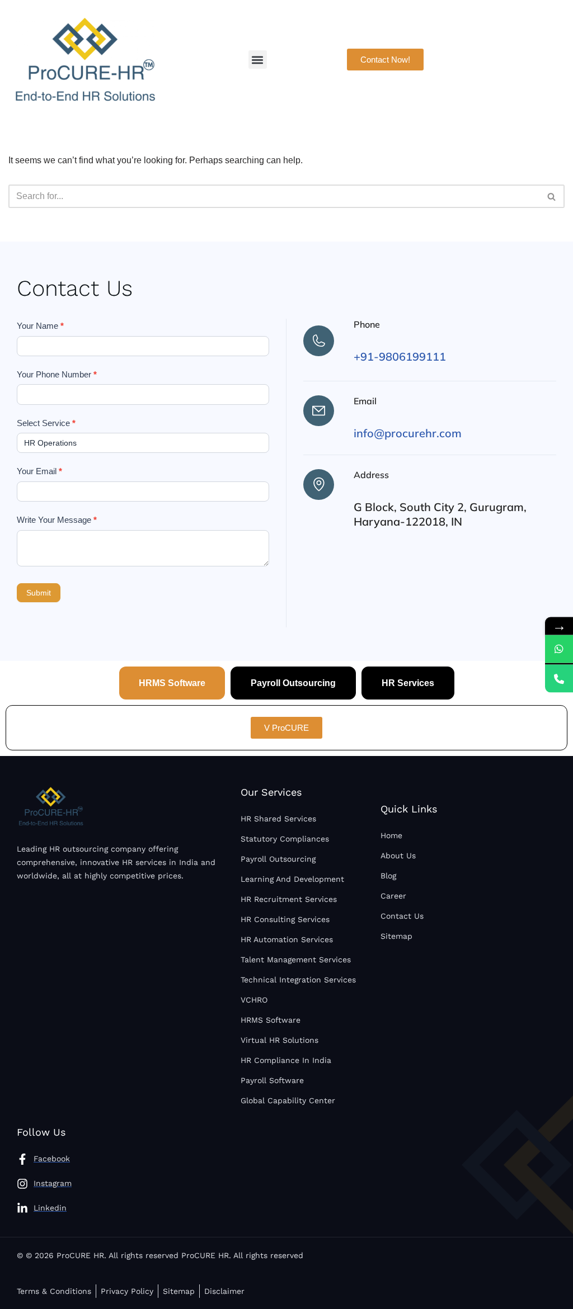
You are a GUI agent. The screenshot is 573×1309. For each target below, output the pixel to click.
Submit (38, 592)
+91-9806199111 (400, 356)
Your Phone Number (57, 374)
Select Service (46, 423)
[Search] (552, 196)
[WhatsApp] (559, 649)
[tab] (172, 683)
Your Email (39, 471)
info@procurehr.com (408, 433)
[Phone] (559, 678)
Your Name (40, 325)
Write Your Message (57, 519)
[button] (257, 59)
